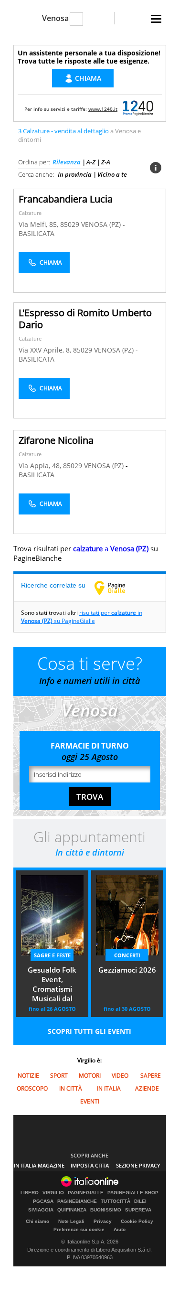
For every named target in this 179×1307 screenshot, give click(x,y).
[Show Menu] (156, 19)
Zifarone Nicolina (56, 440)
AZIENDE (147, 1088)
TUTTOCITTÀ (115, 1201)
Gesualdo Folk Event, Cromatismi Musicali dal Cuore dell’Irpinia (52, 985)
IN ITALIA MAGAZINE (39, 1165)
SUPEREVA (138, 1210)
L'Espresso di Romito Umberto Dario (85, 318)
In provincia (75, 174)
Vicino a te (112, 174)
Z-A (105, 162)
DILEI (140, 1201)
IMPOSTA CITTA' (90, 1165)
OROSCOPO (32, 1088)
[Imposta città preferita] (25, 18)
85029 (69, 224)
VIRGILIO (53, 1192)
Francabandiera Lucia (66, 199)
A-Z (90, 162)
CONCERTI (127, 955)
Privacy (103, 1221)
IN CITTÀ (70, 1088)
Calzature (30, 212)
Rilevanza (67, 162)
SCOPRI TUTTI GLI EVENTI (89, 1031)
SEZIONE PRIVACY (138, 1165)
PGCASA (43, 1201)
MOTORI (90, 1075)
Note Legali (71, 1221)
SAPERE (150, 1075)
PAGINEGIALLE (86, 1192)
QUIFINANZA (71, 1210)
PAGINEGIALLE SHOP (132, 1192)
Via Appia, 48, (41, 465)
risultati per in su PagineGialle (81, 617)
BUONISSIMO (105, 1210)
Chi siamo (37, 1221)
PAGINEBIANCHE (77, 1201)
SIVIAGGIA (40, 1210)
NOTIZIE (28, 1075)
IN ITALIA (109, 1088)
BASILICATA (36, 233)
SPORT (59, 1075)
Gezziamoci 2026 (127, 970)
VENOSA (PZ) (102, 224)
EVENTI (89, 1101)
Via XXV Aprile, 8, (46, 349)
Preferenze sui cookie (79, 1229)
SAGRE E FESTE (52, 955)
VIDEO (120, 1075)
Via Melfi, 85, (39, 224)
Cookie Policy (137, 1221)
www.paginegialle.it (117, 587)
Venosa (55, 18)
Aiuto (120, 1229)
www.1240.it (102, 109)
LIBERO (30, 1192)
